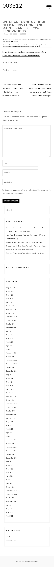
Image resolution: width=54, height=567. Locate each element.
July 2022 (9, 465)
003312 (12, 6)
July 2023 (9, 422)
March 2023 (10, 436)
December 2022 (11, 447)
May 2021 (9, 516)
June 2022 (9, 469)
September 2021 (11, 502)
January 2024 (10, 400)
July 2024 (9, 378)
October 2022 (10, 454)
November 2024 (11, 364)
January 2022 (10, 487)
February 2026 (11, 310)
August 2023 (10, 418)
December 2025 (11, 317)
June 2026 (9, 295)
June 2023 (9, 425)
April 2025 (9, 346)
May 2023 (9, 429)
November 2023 (11, 407)
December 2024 (11, 360)
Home (14, 70)
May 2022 (9, 473)
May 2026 (9, 299)
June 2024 (9, 382)
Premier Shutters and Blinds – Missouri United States (24, 242)
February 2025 (11, 353)
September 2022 (11, 458)
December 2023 (11, 404)
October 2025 (10, 324)
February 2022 (11, 483)
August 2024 (10, 375)
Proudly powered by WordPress (27, 562)
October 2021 (10, 498)
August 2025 (10, 331)
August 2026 (10, 288)
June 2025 (9, 338)
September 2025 (11, 328)
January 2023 (10, 444)
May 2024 (9, 386)
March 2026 (10, 306)
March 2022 (10, 480)
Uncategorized (11, 540)
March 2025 (10, 349)
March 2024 (10, 393)
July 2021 (9, 509)
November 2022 (11, 451)
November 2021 (11, 494)
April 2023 (9, 433)
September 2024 (11, 371)
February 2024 (11, 396)
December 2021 (11, 491)
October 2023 (10, 411)
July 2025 (9, 335)
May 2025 (9, 342)
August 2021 (10, 505)
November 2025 (11, 320)
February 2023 (11, 440)
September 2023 (11, 415)
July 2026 (9, 291)
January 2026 (10, 313)
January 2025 (10, 357)
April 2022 (9, 476)
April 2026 (9, 302)
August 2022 (10, 462)
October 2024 (10, 368)
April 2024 (9, 389)
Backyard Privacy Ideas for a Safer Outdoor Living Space (25, 253)
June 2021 (9, 512)
